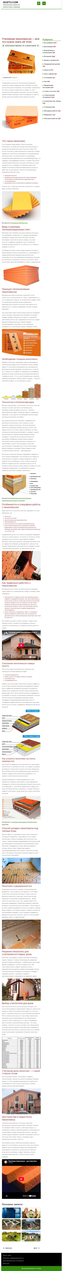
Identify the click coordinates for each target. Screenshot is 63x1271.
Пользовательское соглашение (13, 1261)
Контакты (6, 1263)
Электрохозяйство (51, 118)
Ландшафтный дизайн (52, 64)
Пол (45, 81)
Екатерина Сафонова (14, 45)
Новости (47, 70)
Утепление (48, 107)
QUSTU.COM (10, 2)
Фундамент (48, 114)
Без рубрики (48, 43)
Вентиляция (48, 46)
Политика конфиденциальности (13, 1258)
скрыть (14, 77)
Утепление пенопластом (18, 223)
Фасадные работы (51, 111)
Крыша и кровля (50, 60)
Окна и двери (49, 74)
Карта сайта (7, 1255)
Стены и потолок (50, 91)
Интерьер (47, 56)
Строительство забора (52, 101)
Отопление (48, 77)
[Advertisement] (31, 21)
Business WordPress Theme (31, 1268)
